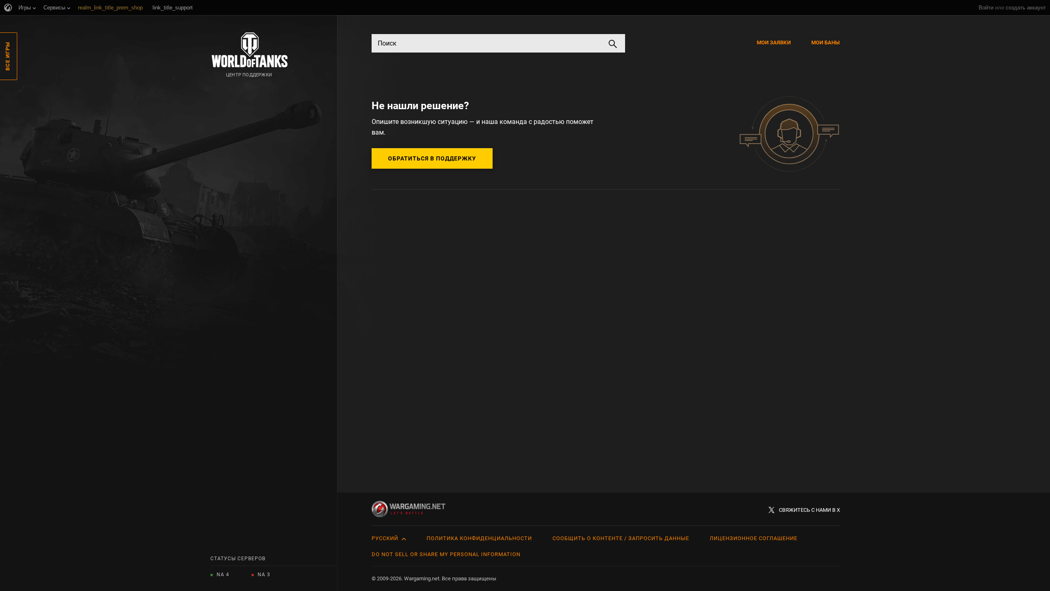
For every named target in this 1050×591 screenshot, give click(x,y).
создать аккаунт (1026, 8)
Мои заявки (774, 42)
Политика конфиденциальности (479, 538)
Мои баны (825, 42)
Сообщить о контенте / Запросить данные (620, 538)
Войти (986, 8)
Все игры (8, 56)
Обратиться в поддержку (432, 158)
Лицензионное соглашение (753, 538)
